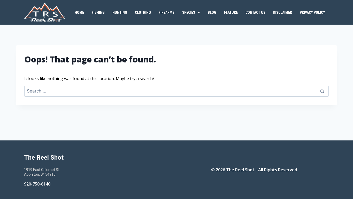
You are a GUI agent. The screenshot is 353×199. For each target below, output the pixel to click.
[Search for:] (176, 91)
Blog (212, 12)
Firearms (166, 12)
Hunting (119, 12)
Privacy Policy (312, 12)
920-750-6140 (37, 184)
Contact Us (255, 12)
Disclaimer (282, 12)
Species (188, 12)
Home (79, 12)
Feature (231, 12)
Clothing (143, 12)
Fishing (98, 12)
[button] (191, 12)
